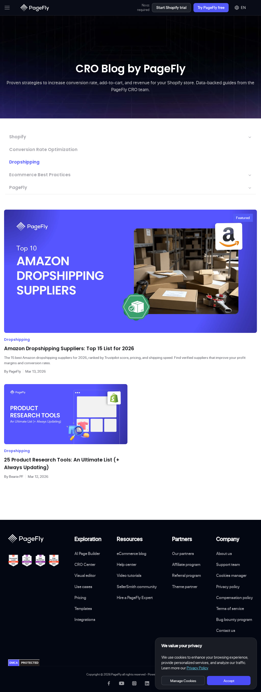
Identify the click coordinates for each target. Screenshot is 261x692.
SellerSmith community (137, 586)
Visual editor (85, 575)
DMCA (13, 662)
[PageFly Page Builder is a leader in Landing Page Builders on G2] (13, 560)
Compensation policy (234, 597)
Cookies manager (231, 575)
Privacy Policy (197, 668)
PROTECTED (29, 662)
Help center (126, 564)
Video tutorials (129, 575)
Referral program (186, 575)
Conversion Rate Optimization (43, 149)
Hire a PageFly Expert (135, 597)
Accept (229, 680)
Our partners (183, 553)
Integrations (84, 619)
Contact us (225, 630)
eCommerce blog (131, 553)
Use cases (83, 586)
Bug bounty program (234, 619)
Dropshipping (24, 162)
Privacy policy (228, 586)
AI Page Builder (87, 553)
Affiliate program (186, 564)
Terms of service (230, 608)
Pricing (80, 597)
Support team (228, 564)
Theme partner (184, 586)
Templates (83, 608)
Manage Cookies (183, 680)
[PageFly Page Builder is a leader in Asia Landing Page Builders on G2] (40, 560)
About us (224, 553)
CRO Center (84, 564)
